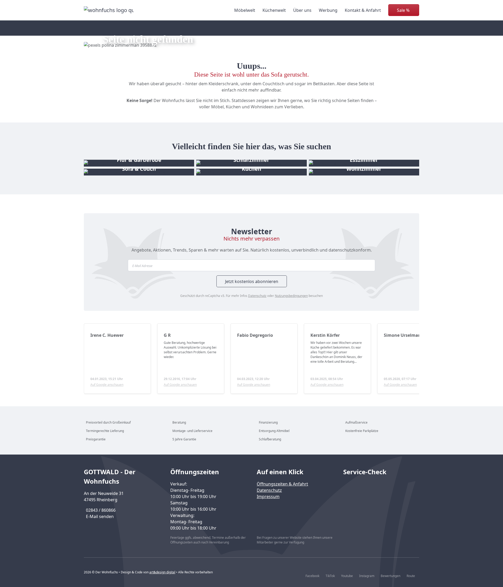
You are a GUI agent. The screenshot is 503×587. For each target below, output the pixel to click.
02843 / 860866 (101, 510)
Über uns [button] (302, 10)
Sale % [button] (403, 10)
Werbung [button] (328, 10)
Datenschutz (257, 296)
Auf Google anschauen (106, 384)
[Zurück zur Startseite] (109, 10)
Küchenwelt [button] (274, 10)
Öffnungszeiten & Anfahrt (282, 484)
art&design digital (162, 572)
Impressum (268, 496)
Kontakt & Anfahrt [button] (363, 10)
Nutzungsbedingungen (291, 296)
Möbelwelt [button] (244, 10)
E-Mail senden (100, 516)
